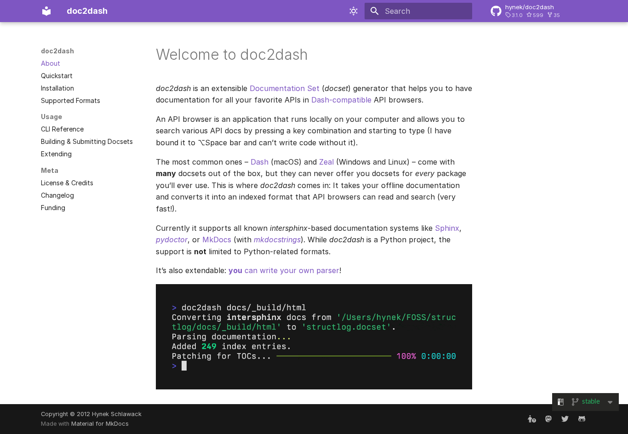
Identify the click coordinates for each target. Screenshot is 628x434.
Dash (259, 161)
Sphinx (447, 228)
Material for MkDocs (100, 423)
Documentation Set (285, 88)
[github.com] (581, 418)
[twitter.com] (565, 418)
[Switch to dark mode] (353, 11)
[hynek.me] (532, 418)
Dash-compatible (341, 99)
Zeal (326, 161)
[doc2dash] (46, 11)
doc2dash (57, 51)
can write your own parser (283, 270)
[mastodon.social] (548, 418)
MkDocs (216, 239)
